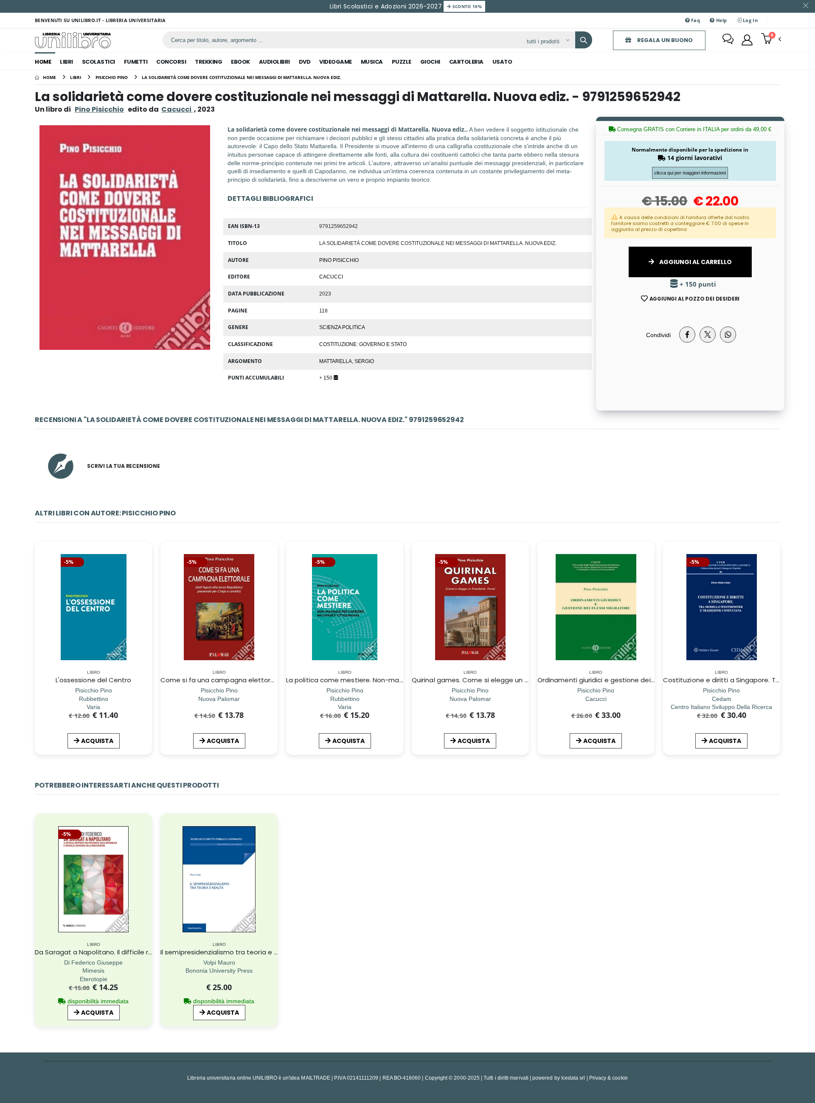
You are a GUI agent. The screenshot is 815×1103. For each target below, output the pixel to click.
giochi (430, 62)
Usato (502, 62)
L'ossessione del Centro (94, 679)
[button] (771, 39)
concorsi (171, 62)
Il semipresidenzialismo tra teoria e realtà (226, 952)
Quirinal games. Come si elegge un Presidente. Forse (495, 679)
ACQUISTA (97, 741)
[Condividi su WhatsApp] (728, 334)
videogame (335, 62)
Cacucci (331, 276)
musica (372, 62)
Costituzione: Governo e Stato (363, 343)
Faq (695, 20)
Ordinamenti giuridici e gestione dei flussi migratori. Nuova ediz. (638, 679)
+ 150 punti (697, 284)
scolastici (98, 62)
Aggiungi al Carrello (695, 262)
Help (720, 20)
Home (43, 62)
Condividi (658, 335)
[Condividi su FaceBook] (687, 334)
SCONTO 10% (466, 6)
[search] (583, 39)
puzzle (401, 62)
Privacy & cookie (608, 1077)
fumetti (136, 62)
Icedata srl (573, 1077)
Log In (750, 20)
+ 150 (326, 377)
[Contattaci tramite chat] (728, 40)
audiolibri (274, 62)
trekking (208, 62)
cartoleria (466, 62)
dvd (305, 62)
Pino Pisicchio (99, 109)
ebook (240, 62)
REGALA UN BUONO (664, 40)
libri (66, 62)
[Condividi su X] (708, 334)
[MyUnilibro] (747, 40)
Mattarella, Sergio (346, 360)
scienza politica (342, 327)
